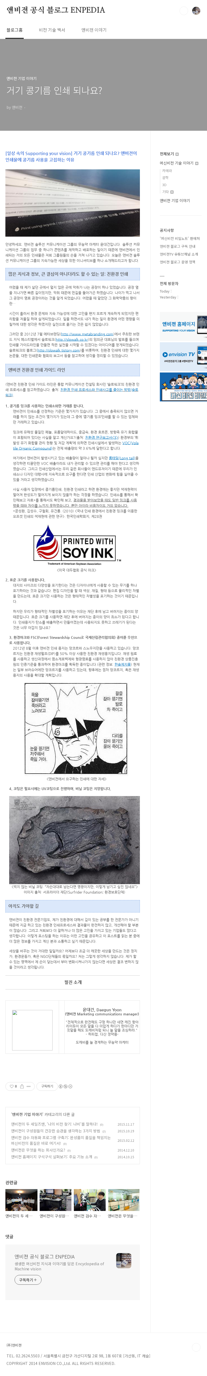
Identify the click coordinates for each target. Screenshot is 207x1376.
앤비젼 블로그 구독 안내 (177, 246)
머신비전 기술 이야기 (177, 163)
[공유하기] (22, 1086)
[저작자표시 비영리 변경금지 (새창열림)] (65, 1086)
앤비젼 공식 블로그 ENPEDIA (55, 10)
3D (164, 184)
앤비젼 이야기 (94, 29)
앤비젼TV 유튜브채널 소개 (179, 254)
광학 (165, 177)
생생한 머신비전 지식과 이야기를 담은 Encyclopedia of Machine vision (59, 1266)
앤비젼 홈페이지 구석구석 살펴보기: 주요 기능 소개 (51, 1156)
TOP (196, 1347)
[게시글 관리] (28, 1086)
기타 (166, 191)
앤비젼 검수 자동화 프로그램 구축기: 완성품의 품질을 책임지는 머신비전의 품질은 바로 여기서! (61, 1140)
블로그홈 (14, 29)
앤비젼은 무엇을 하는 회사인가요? (38, 1150)
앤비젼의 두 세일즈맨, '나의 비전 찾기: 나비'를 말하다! (54, 1124)
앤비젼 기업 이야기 (27, 1114)
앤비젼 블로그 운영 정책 (177, 261)
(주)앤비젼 (14, 1345)
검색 (184, 11)
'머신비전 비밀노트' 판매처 (180, 238)
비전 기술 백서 (52, 29)
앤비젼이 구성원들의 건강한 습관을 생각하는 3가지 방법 (55, 1130)
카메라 (167, 170)
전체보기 (167, 153)
